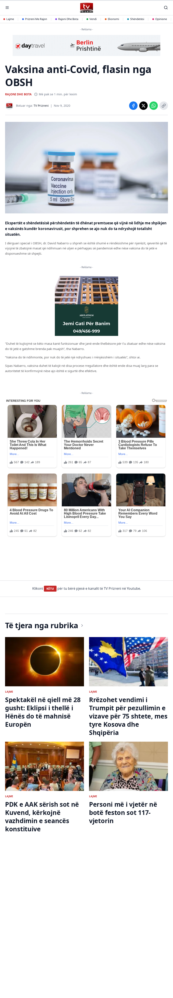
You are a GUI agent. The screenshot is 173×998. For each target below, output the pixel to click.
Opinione (161, 19)
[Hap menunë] (7, 7)
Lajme (10, 19)
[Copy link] (163, 105)
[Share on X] (143, 105)
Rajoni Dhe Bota (68, 19)
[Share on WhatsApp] (153, 105)
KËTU (50, 589)
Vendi (93, 19)
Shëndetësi (137, 19)
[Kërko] (166, 7)
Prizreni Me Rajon (36, 19)
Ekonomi (113, 19)
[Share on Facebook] (133, 105)
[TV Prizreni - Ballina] (86, 7)
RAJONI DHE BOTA (18, 94)
